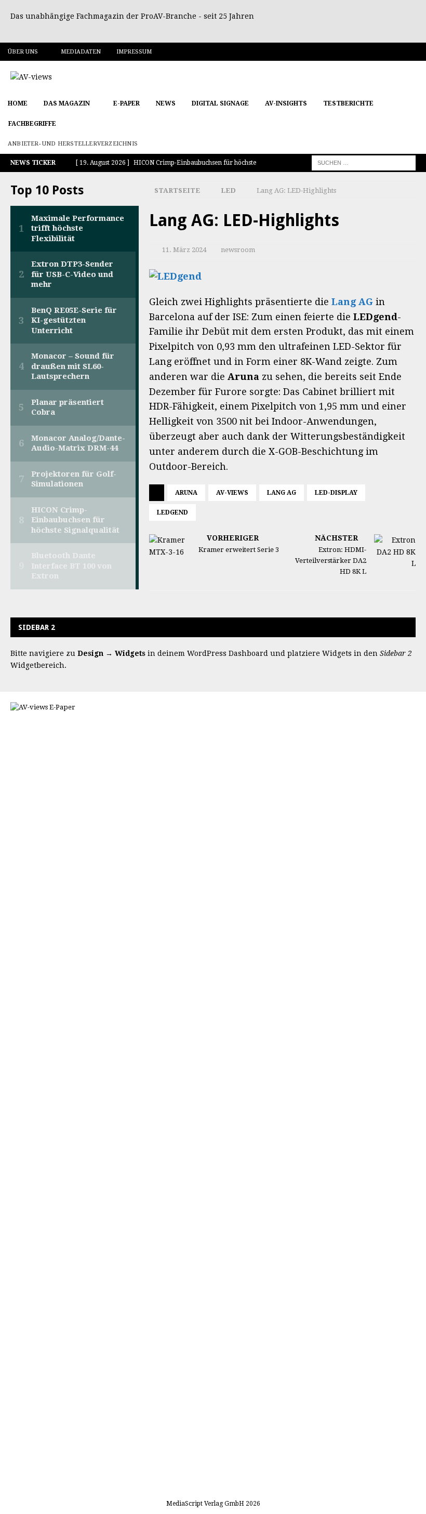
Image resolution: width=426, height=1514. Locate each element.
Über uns (23, 51)
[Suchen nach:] (364, 162)
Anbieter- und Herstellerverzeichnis (73, 143)
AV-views (232, 492)
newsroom (238, 250)
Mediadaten (81, 51)
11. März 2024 (184, 250)
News (166, 103)
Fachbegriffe (32, 123)
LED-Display (336, 492)
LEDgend (172, 512)
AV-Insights (286, 103)
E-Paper (126, 103)
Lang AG (352, 301)
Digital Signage (220, 103)
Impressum (134, 51)
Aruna (186, 492)
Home (18, 103)
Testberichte (348, 103)
